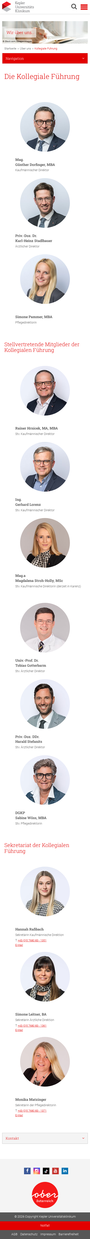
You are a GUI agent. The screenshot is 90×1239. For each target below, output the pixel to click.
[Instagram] (36, 1171)
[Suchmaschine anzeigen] (74, 6)
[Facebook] (27, 1171)
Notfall (45, 1225)
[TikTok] (46, 1171)
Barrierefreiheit (69, 1234)
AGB (14, 1234)
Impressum (48, 1234)
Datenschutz (29, 1234)
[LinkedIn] (65, 1171)
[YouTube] (55, 1171)
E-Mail (19, 945)
